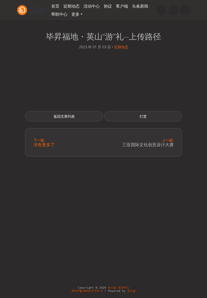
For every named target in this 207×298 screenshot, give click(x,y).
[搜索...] (161, 10)
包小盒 (131, 291)
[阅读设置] (185, 10)
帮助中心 (59, 14)
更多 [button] (75, 14)
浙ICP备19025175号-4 (87, 291)
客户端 (122, 6)
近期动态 (71, 6)
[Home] (173, 10)
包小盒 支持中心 (118, 287)
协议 (108, 6)
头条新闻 (140, 6)
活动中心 (92, 6)
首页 (55, 6)
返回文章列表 (64, 116)
